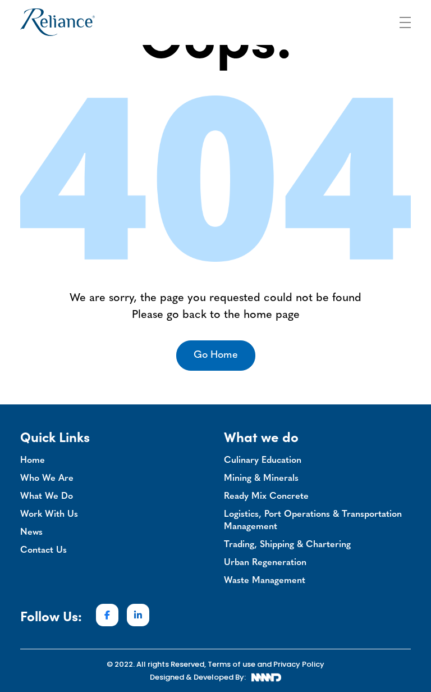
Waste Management (264, 580)
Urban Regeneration (265, 562)
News (31, 532)
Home (32, 460)
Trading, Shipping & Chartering (287, 544)
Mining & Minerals (261, 478)
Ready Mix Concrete (266, 496)
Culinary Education (262, 460)
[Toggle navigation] (405, 20)
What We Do (46, 496)
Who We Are (47, 478)
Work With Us (49, 514)
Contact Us (43, 550)
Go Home (216, 355)
